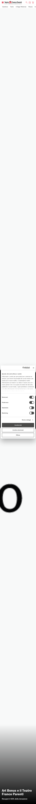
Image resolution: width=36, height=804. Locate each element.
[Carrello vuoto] (33, 2)
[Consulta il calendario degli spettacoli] (29, 2)
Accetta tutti (18, 425)
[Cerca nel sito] (26, 3)
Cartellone (5, 7)
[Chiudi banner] (33, 367)
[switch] (31, 402)
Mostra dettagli (26, 420)
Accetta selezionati (18, 430)
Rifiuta (18, 435)
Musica (30, 7)
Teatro (12, 7)
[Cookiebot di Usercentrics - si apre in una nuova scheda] (22, 368)
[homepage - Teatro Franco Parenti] (14, 2)
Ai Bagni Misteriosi (21, 7)
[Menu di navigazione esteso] (3, 2)
